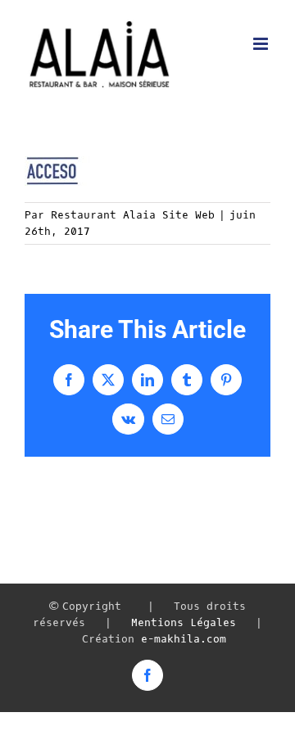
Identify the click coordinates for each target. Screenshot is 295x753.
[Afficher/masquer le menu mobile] (261, 43)
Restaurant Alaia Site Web (133, 215)
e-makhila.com (183, 639)
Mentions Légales (183, 622)
